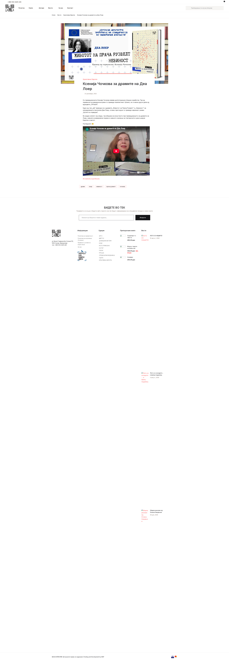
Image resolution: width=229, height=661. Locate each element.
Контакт (70, 8)
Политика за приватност (85, 236)
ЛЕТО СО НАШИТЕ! (156, 235)
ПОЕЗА (101, 250)
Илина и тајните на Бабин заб (132, 247)
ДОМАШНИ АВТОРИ (105, 241)
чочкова (122, 186)
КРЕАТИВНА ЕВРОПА (105, 260)
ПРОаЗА (101, 253)
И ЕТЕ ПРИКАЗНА (104, 245)
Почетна (6, 11)
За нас (61, 8)
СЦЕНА (101, 257)
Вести (50, 8)
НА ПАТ (101, 248)
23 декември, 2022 (91, 93)
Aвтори (41, 8)
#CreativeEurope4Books (91, 179)
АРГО (100, 236)
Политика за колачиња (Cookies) (85, 239)
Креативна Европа (69, 15)
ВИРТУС (101, 238)
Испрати (143, 217)
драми (83, 186)
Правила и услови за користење (84, 243)
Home (53, 15)
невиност (99, 186)
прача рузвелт (111, 186)
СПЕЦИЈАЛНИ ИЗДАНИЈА (107, 255)
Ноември (130, 257)
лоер (90, 186)
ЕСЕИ (100, 243)
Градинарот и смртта (131, 236)
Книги (5, 15)
